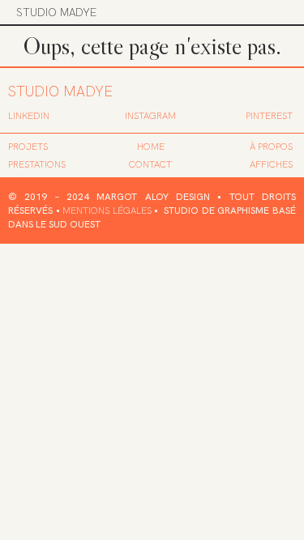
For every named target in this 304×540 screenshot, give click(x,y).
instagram (150, 115)
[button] (277, 12)
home (151, 146)
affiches (271, 164)
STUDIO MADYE (56, 12)
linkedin (28, 115)
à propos (271, 146)
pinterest (269, 115)
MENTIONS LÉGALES (107, 210)
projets (28, 146)
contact (150, 164)
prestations (37, 164)
